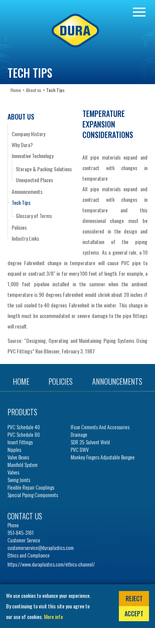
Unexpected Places (34, 180)
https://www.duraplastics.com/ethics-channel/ (51, 564)
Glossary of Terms (34, 216)
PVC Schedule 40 (24, 427)
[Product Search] (139, 12)
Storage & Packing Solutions (44, 169)
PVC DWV (80, 449)
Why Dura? (22, 145)
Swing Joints (19, 480)
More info (53, 616)
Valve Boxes (18, 457)
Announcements (27, 191)
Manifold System (23, 464)
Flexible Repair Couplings (31, 487)
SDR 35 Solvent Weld (90, 442)
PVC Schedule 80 (24, 434)
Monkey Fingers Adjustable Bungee (103, 457)
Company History (28, 134)
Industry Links (25, 238)
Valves (13, 472)
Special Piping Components (33, 495)
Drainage (79, 434)
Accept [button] (134, 613)
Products (22, 412)
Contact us (25, 516)
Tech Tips (21, 202)
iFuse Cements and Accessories (100, 427)
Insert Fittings (20, 442)
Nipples (14, 449)
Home (16, 90)
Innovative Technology (32, 156)
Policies (19, 227)
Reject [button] (134, 598)
